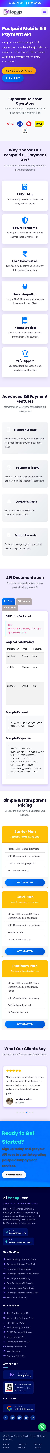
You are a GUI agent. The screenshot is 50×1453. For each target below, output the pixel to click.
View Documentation (19, 70)
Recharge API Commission (19, 1269)
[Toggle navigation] (44, 11)
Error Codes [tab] (10, 607)
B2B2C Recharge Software (19, 1332)
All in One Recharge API (18, 1313)
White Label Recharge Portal (20, 1318)
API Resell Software (16, 1323)
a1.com (15, 1197)
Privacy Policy (38, 1446)
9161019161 (18, 3)
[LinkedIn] (32, 1417)
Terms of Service (22, 1446)
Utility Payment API (16, 1337)
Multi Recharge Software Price (21, 1259)
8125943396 (34, 3)
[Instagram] (5, 1417)
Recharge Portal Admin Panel (20, 1288)
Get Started (25, 882)
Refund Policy (6, 1446)
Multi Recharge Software (18, 1327)
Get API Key (13, 78)
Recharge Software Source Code (22, 1293)
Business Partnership (17, 1297)
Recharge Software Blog (18, 1278)
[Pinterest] (19, 1417)
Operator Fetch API (16, 1356)
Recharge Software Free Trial (21, 1264)
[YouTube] (26, 1417)
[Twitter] (12, 1417)
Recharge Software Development (23, 1273)
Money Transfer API (16, 1346)
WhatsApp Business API (18, 1342)
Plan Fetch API (14, 1351)
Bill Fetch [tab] (8, 601)
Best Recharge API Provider (20, 1283)
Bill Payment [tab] (24, 601)
